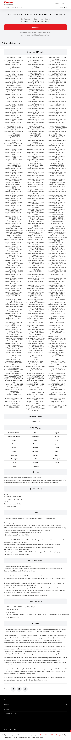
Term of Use (44, 735)
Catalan (35, 440)
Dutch (57, 455)
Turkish (14, 466)
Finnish (35, 447)
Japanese (14, 455)
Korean (35, 455)
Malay (57, 436)
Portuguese (57, 459)
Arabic (14, 440)
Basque (14, 447)
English (57, 433)
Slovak (57, 462)
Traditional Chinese (14, 433)
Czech (57, 440)
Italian (57, 451)
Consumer (57, 3)
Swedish (35, 462)
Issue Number (45, 19)
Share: (6, 689)
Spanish (57, 444)
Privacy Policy (55, 735)
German (14, 444)
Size (35, 19)
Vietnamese (35, 436)
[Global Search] (63, 3)
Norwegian (14, 459)
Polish (35, 459)
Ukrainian (36, 466)
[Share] (13, 689)
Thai (35, 433)
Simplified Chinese (14, 436)
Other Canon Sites (11, 730)
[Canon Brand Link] (8, 3)
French (57, 447)
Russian (14, 462)
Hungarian (35, 451)
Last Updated (25, 19)
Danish (35, 444)
